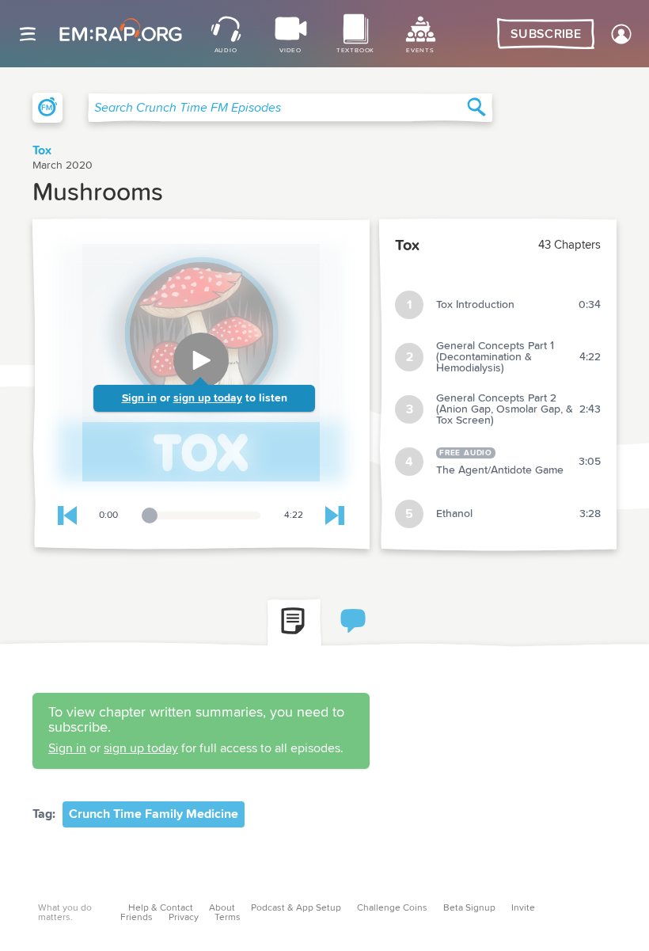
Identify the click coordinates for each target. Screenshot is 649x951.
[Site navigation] (28, 34)
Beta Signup (469, 908)
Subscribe (545, 34)
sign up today (207, 398)
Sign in (139, 398)
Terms (227, 917)
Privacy (184, 917)
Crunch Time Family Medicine (153, 814)
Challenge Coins (392, 908)
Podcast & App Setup (296, 908)
